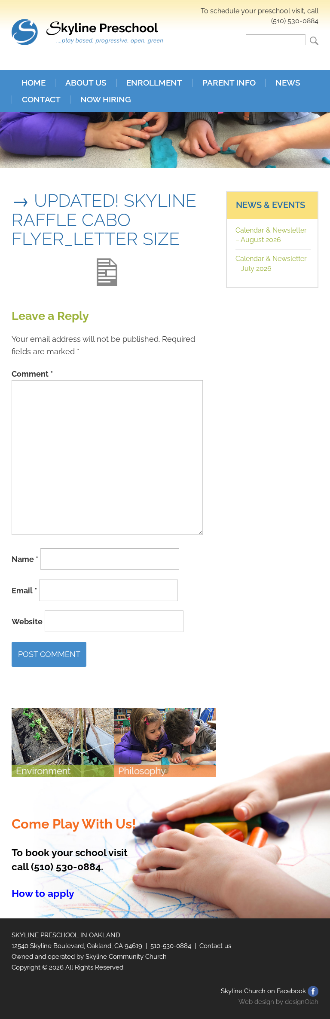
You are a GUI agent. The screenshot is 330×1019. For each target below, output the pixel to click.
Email (24, 590)
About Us (86, 83)
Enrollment (154, 83)
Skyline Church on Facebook (263, 991)
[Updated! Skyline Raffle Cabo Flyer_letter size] (107, 264)
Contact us (215, 946)
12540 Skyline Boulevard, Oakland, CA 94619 (77, 946)
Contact (41, 99)
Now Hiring (105, 99)
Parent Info (229, 83)
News (287, 83)
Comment (32, 373)
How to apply (43, 893)
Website (27, 621)
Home (33, 83)
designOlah (301, 1002)
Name (25, 559)
